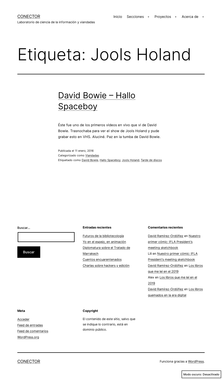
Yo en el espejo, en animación (104, 242)
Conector (28, 16)
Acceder (23, 319)
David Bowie (90, 160)
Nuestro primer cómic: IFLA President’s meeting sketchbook (174, 241)
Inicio (117, 17)
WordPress (196, 361)
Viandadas (92, 155)
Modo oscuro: (192, 374)
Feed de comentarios (32, 331)
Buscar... (23, 228)
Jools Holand (130, 160)
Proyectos (163, 17)
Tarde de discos (151, 160)
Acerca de (190, 17)
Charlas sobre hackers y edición (106, 265)
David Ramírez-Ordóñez (165, 236)
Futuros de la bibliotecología (103, 236)
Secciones (135, 17)
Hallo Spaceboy (110, 160)
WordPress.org (28, 337)
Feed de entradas (30, 325)
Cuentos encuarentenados (102, 259)
